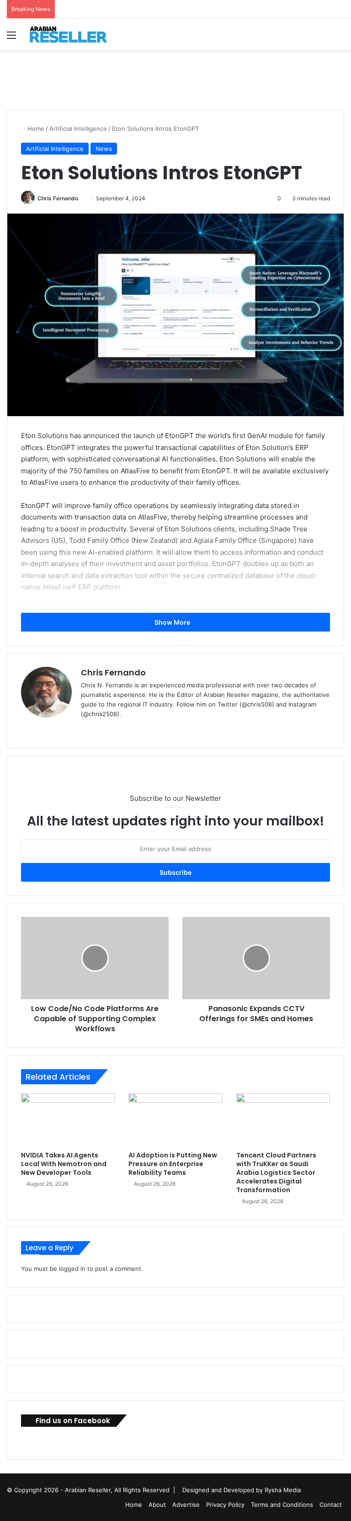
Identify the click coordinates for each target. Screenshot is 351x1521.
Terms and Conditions (282, 1504)
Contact (330, 1504)
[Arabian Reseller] (73, 34)
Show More (172, 622)
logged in (72, 1268)
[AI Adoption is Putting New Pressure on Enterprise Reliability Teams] (175, 1119)
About (157, 1504)
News (104, 148)
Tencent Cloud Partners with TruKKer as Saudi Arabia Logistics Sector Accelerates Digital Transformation (276, 1172)
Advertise (186, 1504)
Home (35, 128)
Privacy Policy (225, 1504)
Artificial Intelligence (78, 128)
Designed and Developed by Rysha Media (241, 1490)
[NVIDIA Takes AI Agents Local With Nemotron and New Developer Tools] (68, 1119)
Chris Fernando (57, 198)
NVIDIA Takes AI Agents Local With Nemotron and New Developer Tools (63, 1164)
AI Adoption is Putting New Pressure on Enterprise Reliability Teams (172, 1164)
